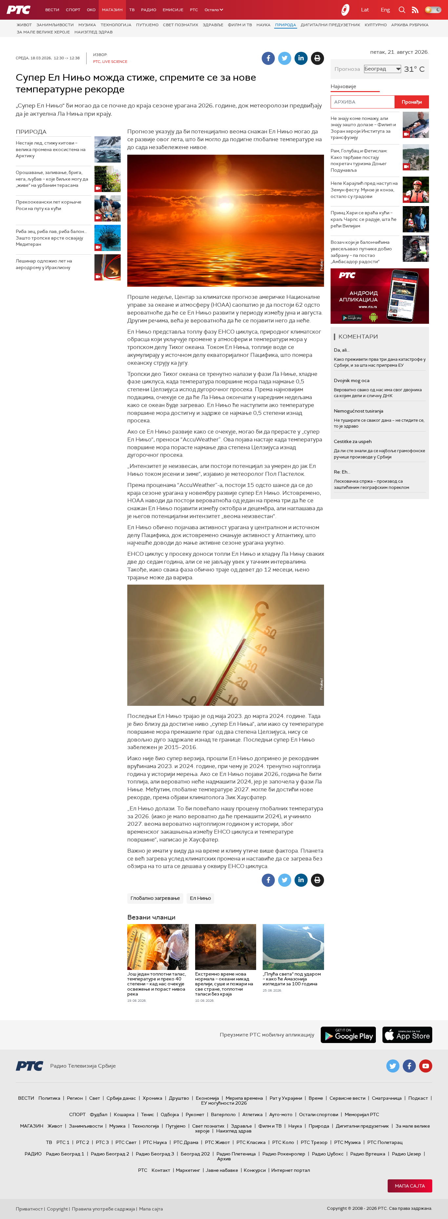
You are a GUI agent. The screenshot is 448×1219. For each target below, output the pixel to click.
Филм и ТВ (240, 25)
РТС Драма (185, 1142)
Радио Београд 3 (155, 1154)
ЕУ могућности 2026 (224, 1103)
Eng (385, 9)
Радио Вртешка (367, 1154)
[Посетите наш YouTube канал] (425, 1066)
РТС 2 (82, 1142)
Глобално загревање (155, 898)
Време (316, 1098)
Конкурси (255, 1170)
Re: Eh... (342, 472)
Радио (148, 9)
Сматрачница (387, 1098)
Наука (263, 25)
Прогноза (347, 69)
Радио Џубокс (328, 1154)
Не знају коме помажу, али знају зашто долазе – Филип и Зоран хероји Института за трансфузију (363, 128)
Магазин (112, 9)
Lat (365, 9)
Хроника (152, 1098)
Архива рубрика (410, 25)
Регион (75, 1098)
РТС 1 (63, 1142)
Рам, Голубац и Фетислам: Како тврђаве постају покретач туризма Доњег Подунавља (359, 160)
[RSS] (415, 10)
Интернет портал (290, 1170)
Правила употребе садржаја (103, 1209)
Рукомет (195, 1114)
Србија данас (121, 1098)
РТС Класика (251, 1142)
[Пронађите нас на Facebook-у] (409, 1066)
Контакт (161, 1170)
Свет (94, 1098)
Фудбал (98, 1114)
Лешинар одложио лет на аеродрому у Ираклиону (44, 264)
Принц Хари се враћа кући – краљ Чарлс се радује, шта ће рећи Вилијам (364, 219)
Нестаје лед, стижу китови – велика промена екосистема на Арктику (51, 149)
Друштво (179, 1098)
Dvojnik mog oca (352, 380)
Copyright (57, 1209)
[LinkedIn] (301, 58)
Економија (207, 1098)
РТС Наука (155, 1142)
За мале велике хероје (43, 32)
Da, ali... (342, 350)
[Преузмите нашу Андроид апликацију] (348, 1035)
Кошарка (124, 1114)
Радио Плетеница (236, 1154)
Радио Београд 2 (110, 1154)
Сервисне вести (347, 1098)
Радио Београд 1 (65, 1154)
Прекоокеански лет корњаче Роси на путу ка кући (48, 205)
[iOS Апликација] (380, 296)
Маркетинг (188, 1170)
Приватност (29, 1209)
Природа (285, 25)
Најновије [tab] (343, 86)
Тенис (147, 1114)
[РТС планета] (345, 10)
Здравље (213, 25)
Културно (376, 25)
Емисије (173, 9)
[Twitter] (284, 58)
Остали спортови (318, 1114)
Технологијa (116, 25)
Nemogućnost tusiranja (358, 411)
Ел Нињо (200, 898)
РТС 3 (102, 1142)
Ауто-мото (281, 1114)
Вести (52, 9)
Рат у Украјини (286, 1098)
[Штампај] (317, 58)
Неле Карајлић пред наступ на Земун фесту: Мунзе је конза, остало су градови (364, 189)
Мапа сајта (410, 1186)
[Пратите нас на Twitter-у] (392, 1066)
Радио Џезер (406, 1154)
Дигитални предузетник (330, 25)
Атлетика (252, 1114)
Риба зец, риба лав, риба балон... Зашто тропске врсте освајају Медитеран (51, 237)
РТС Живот (217, 1142)
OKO (91, 9)
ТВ (131, 9)
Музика (87, 25)
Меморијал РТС (362, 1114)
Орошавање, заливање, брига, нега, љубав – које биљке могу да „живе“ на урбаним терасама (52, 178)
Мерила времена (244, 1098)
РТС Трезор (314, 1142)
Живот (24, 25)
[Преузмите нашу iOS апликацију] (407, 1035)
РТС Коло (283, 1142)
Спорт (73, 9)
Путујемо (147, 25)
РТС (194, 9)
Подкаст (418, 1098)
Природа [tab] (31, 132)
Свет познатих (180, 25)
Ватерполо (223, 1114)
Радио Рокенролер (283, 1154)
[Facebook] (268, 58)
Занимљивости (55, 25)
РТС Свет (125, 1142)
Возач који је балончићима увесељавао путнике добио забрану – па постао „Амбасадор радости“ (361, 251)
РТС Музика (347, 1142)
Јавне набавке (222, 1170)
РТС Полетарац (384, 1142)
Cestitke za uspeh (353, 441)
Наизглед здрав (93, 32)
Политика (49, 1098)
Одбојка (170, 1114)
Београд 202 (195, 1154)
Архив (224, 1159)
